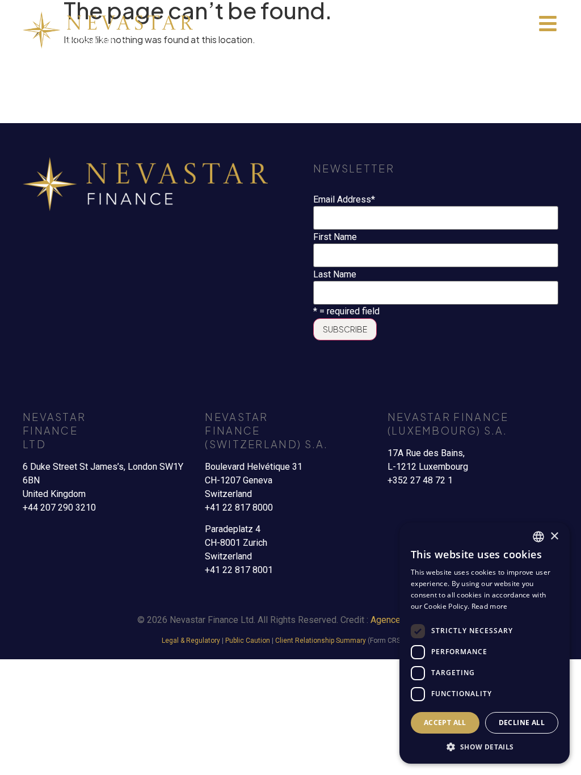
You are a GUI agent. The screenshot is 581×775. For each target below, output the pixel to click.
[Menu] (548, 23)
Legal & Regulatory (191, 641)
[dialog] (484, 643)
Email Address (344, 199)
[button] (484, 746)
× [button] (554, 536)
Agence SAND (399, 619)
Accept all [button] (445, 722)
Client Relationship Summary (320, 641)
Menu (547, 42)
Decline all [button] (522, 722)
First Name (335, 237)
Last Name (334, 274)
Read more (489, 606)
